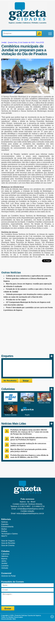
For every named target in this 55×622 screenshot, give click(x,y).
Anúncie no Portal (8, 576)
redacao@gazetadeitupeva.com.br (30, 513)
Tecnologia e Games (9, 534)
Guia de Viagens (8, 541)
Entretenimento (7, 527)
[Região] (27, 413)
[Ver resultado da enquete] (10, 382)
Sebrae (10, 402)
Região (27, 415)
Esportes (4, 524)
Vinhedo (4, 568)
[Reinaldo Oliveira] (44, 401)
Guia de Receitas (8, 543)
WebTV (4, 536)
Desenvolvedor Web (8, 619)
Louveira (4, 566)
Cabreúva (5, 554)
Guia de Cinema (7, 545)
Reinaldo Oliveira (44, 402)
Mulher (4, 529)
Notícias (4, 522)
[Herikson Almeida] (10, 413)
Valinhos (4, 556)
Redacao (27, 402)
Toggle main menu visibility (50, 33)
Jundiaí (3, 42)
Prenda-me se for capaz (16, 300)
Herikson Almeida (10, 415)
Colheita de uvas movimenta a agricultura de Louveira (28, 276)
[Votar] (25, 382)
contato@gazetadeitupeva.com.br (30, 509)
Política (4, 531)
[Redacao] (27, 401)
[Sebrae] (10, 401)
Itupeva (4, 559)
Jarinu (3, 561)
